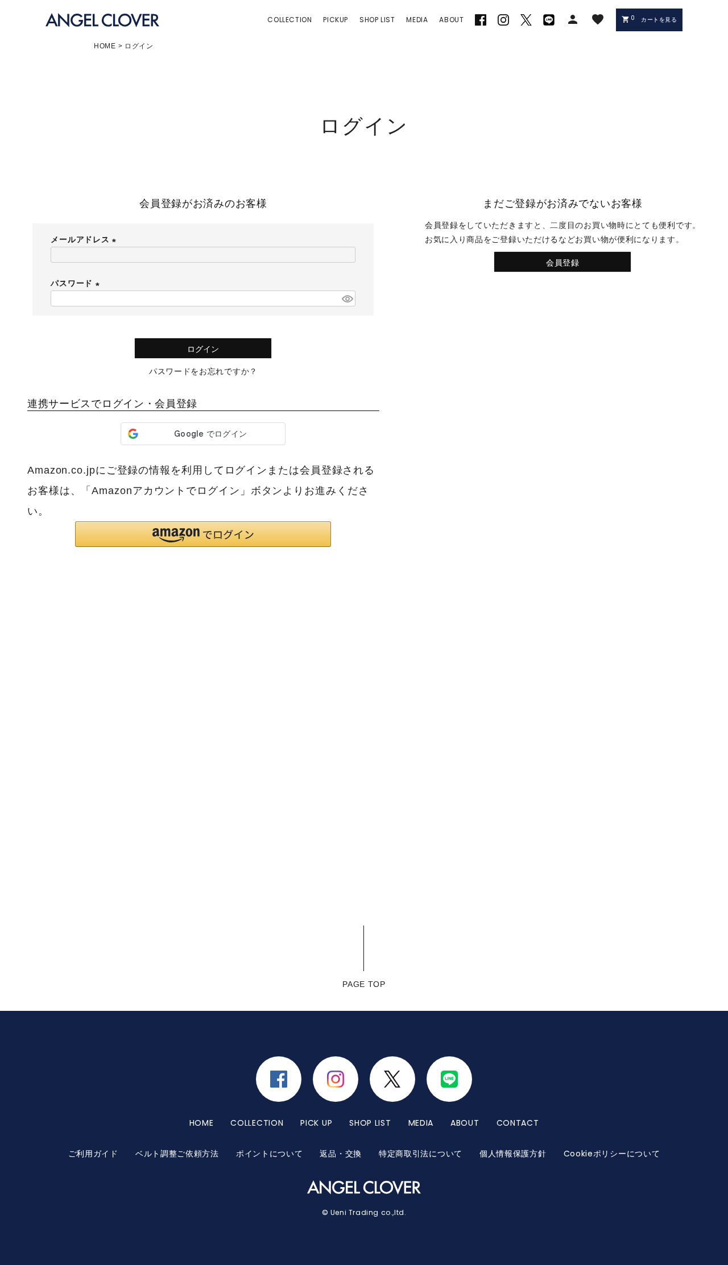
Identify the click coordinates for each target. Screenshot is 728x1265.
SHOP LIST (370, 1123)
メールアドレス (85, 239)
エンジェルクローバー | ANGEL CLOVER (102, 20)
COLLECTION (256, 1123)
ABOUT (464, 1123)
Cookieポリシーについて (612, 1154)
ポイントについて (269, 1154)
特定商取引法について (420, 1154)
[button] (203, 534)
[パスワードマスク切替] (347, 298)
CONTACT (518, 1123)
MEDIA (421, 1123)
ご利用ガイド (93, 1154)
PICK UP (316, 1123)
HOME (105, 46)
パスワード (77, 283)
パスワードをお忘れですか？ (203, 371)
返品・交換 (341, 1154)
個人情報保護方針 (513, 1154)
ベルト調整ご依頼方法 (177, 1154)
